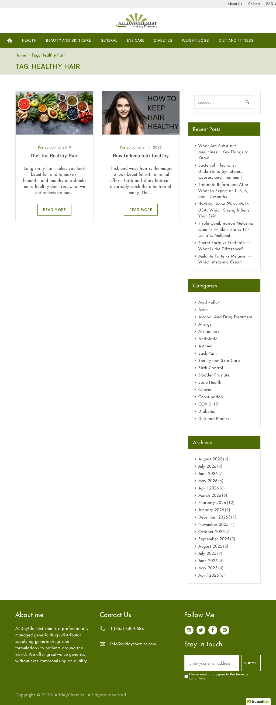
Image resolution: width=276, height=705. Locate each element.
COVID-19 (208, 404)
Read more (54, 209)
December (213, 517)
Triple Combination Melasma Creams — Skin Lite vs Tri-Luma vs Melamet (225, 229)
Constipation (210, 396)
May (208, 480)
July (207, 466)
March (209, 495)
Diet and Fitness (213, 418)
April (208, 488)
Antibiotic (207, 338)
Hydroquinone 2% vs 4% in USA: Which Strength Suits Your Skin (224, 209)
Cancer (205, 389)
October (211, 531)
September (213, 538)
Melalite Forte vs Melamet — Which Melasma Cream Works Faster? (225, 262)
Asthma (205, 345)
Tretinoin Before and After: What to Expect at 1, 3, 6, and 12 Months (224, 190)
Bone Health (210, 382)
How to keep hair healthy (141, 155)
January (211, 509)
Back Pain (207, 353)
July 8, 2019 (60, 147)
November (213, 524)
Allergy (205, 324)
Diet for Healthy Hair (54, 155)
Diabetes (206, 411)
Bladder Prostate (214, 375)
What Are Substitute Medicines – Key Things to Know (223, 151)
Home (20, 55)
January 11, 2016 (147, 147)
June (208, 473)
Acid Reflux (209, 302)
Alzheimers (208, 331)
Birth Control (210, 367)
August (210, 458)
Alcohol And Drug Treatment (225, 316)
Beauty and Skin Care (219, 360)
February (212, 502)
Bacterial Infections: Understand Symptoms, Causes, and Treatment (220, 171)
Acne (203, 309)
